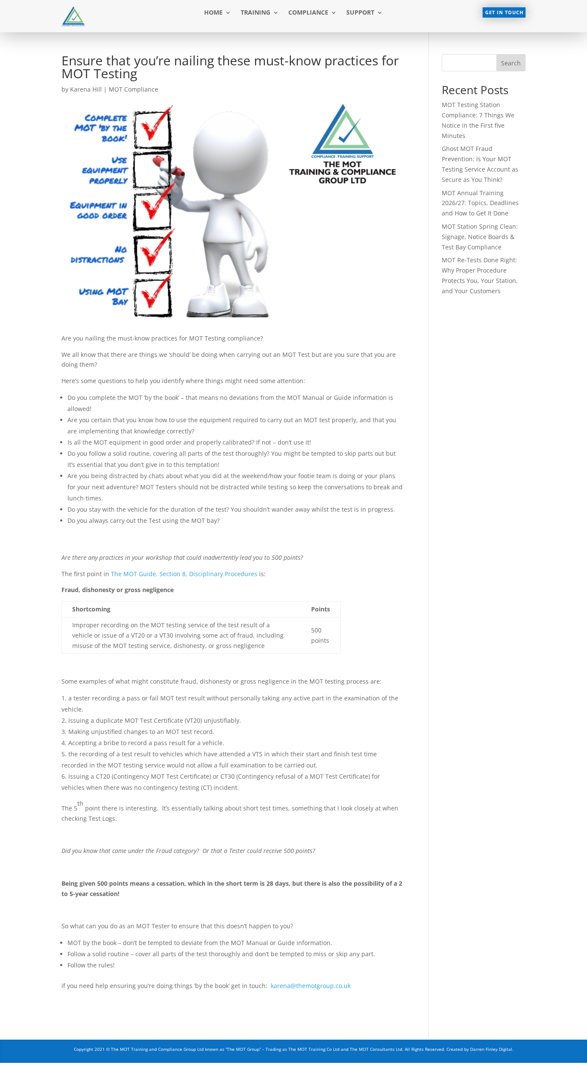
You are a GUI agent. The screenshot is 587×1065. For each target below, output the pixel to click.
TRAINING (255, 12)
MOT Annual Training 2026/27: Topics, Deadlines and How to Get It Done (480, 203)
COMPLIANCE (308, 12)
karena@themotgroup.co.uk (311, 986)
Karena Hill (86, 89)
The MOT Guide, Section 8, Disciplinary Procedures (184, 574)
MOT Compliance (133, 89)
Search (511, 63)
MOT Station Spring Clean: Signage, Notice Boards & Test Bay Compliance (480, 236)
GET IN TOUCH (504, 12)
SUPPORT (360, 12)
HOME (213, 12)
